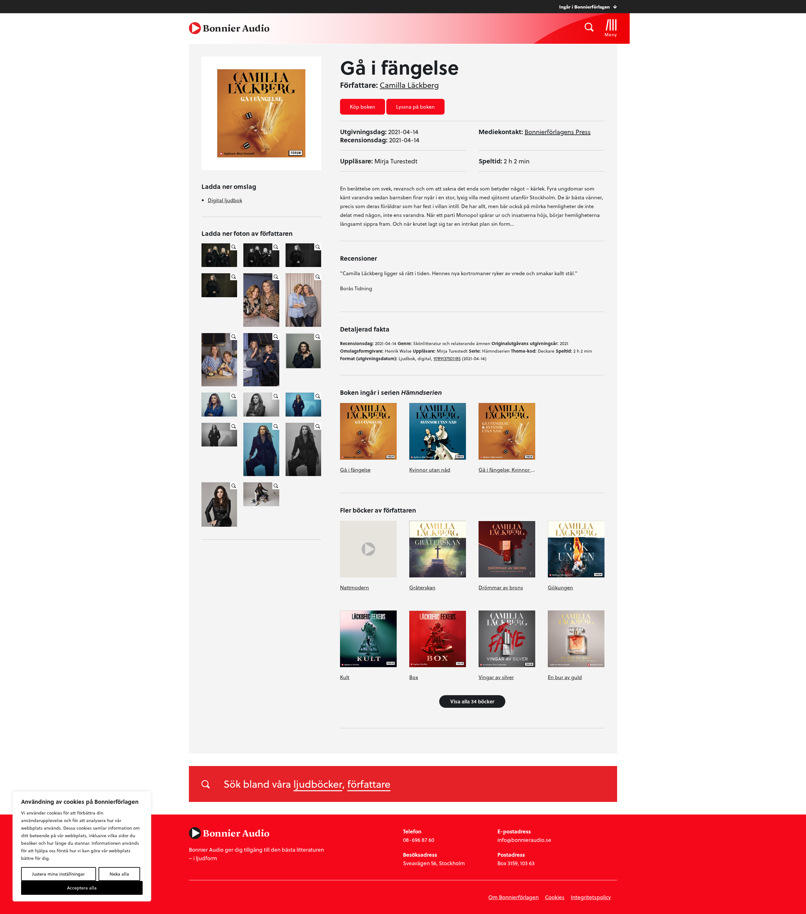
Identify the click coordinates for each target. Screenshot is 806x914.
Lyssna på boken (415, 106)
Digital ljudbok (225, 200)
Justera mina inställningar (58, 874)
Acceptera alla (82, 887)
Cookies (555, 897)
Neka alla (119, 874)
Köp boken (362, 106)
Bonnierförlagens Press (558, 131)
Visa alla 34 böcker (472, 701)
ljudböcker (317, 783)
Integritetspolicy (591, 897)
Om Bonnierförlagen (513, 897)
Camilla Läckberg (409, 85)
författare (368, 783)
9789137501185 (447, 358)
